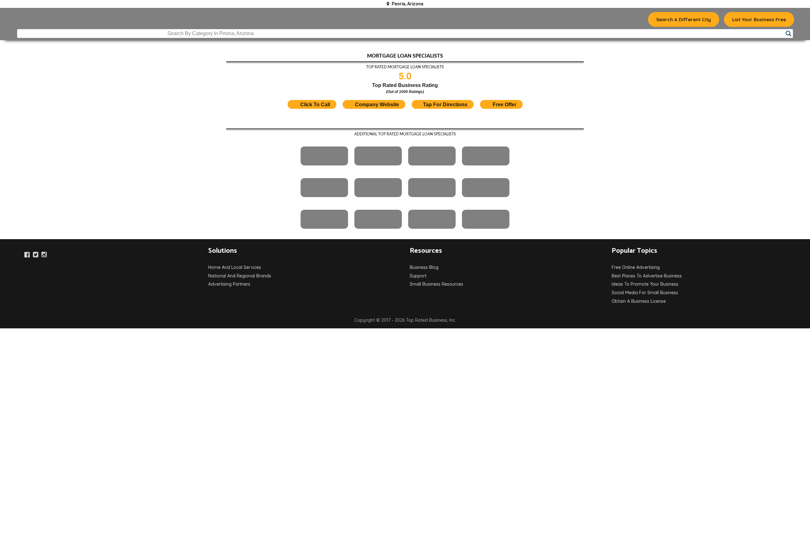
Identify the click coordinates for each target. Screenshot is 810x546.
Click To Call (314, 104)
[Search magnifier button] (788, 33)
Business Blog (424, 267)
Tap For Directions (445, 104)
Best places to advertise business (647, 276)
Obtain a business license (639, 301)
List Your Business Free (759, 19)
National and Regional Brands (239, 276)
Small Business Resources (436, 284)
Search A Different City (683, 19)
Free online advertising (636, 267)
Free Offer (504, 104)
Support (418, 276)
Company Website (377, 104)
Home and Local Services (234, 267)
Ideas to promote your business (645, 284)
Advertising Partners (229, 284)
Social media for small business (645, 292)
